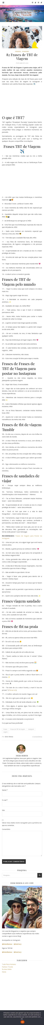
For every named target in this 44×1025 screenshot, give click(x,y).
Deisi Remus (9, 737)
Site (3, 810)
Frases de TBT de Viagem (17, 729)
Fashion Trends (7, 967)
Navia (4, 972)
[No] (41, 1018)
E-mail (5, 800)
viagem (5, 732)
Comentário (6, 829)
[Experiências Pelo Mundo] (22, 13)
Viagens (25, 51)
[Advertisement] (22, 101)
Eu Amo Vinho (7, 969)
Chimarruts (12, 690)
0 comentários (37, 737)
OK (23, 1022)
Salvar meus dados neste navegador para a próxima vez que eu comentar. (22, 824)
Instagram (31, 729)
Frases (18, 51)
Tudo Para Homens (9, 964)
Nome (5, 790)
